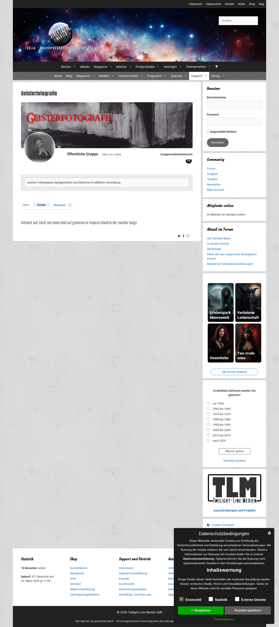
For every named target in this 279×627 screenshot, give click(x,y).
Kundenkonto (78, 568)
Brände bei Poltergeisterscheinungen (230, 264)
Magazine (100, 67)
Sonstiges (170, 67)
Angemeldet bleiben (223, 131)
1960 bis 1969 (222, 408)
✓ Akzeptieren (201, 610)
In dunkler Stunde (218, 243)
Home (58, 76)
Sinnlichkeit (214, 249)
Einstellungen (235, 563)
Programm (154, 76)
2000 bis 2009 (222, 430)
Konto (241, 4)
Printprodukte (145, 67)
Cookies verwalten (222, 525)
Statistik (221, 599)
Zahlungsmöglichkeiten (84, 594)
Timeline (212, 179)
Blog (261, 4)
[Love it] (188, 236)
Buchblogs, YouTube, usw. (135, 594)
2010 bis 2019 (222, 435)
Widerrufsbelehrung (82, 589)
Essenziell (193, 599)
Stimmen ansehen (234, 460)
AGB (73, 578)
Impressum (195, 4)
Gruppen (212, 174)
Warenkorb (77, 573)
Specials (176, 76)
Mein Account (215, 189)
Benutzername (216, 97)
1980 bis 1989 (222, 419)
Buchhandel (126, 584)
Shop (252, 4)
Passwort (213, 114)
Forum (41, 205)
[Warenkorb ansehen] (216, 67)
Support (196, 76)
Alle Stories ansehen (234, 372)
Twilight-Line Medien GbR (145, 612)
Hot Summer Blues (218, 238)
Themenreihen (196, 67)
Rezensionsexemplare (133, 589)
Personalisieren (224, 619)
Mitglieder (62, 205)
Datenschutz (213, 4)
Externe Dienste (253, 599)
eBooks (85, 67)
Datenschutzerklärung (133, 573)
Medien (121, 67)
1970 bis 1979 (222, 414)
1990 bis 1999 (222, 424)
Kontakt (229, 4)
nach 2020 (219, 440)
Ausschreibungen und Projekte (234, 510)
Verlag (215, 76)
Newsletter (214, 184)
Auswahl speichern (247, 610)
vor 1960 (218, 403)
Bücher (66, 67)
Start (26, 205)
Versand (75, 584)
